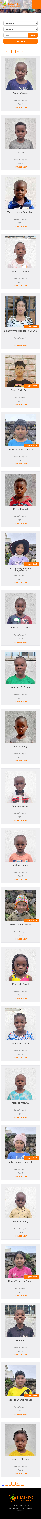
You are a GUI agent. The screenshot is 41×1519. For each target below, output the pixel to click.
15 (18, 51)
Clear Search (20, 41)
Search (32, 35)
